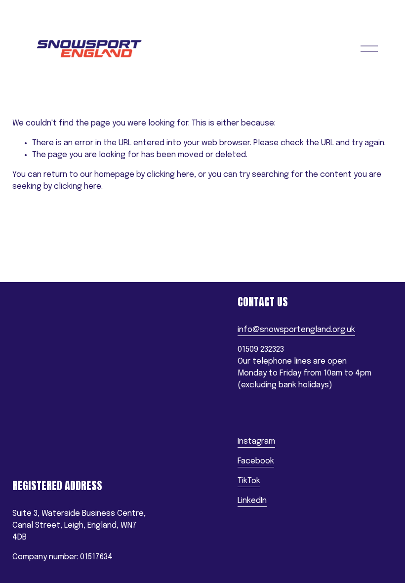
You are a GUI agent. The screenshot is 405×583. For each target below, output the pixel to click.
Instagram (256, 441)
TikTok (249, 481)
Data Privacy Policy (45, 468)
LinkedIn (252, 501)
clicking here (170, 174)
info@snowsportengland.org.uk (296, 330)
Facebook (256, 461)
